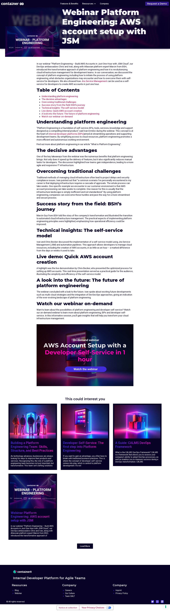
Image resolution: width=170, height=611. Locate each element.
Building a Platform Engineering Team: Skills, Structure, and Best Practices (32, 446)
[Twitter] (152, 601)
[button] (95, 3)
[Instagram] (157, 601)
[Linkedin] (162, 601)
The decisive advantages (54, 99)
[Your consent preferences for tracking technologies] (165, 606)
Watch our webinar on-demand (57, 116)
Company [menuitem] (104, 3)
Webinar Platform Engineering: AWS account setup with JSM (30, 516)
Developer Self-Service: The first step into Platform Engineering (83, 446)
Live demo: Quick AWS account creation (62, 111)
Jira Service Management (94, 81)
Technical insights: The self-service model (63, 108)
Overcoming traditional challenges (59, 102)
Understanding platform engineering (60, 96)
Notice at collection (68, 607)
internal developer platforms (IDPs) (66, 134)
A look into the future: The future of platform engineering (70, 113)
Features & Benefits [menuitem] (69, 3)
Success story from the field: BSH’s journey (63, 105)
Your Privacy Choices (93, 607)
